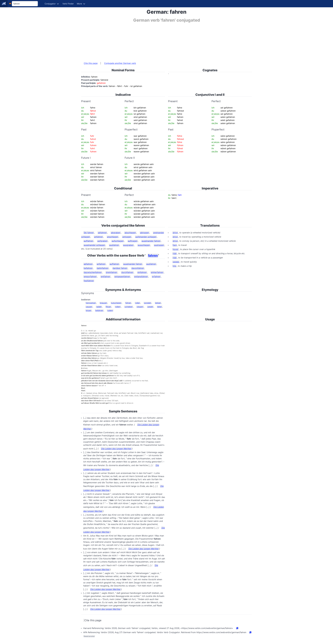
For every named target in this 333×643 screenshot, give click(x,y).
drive (175, 232)
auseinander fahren (151, 241)
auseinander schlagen (94, 245)
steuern (140, 307)
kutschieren (116, 303)
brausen (103, 303)
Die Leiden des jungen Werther (116, 448)
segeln (150, 307)
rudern (110, 310)
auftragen (132, 241)
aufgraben (102, 241)
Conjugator (50, 3)
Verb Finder (68, 3)
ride (175, 253)
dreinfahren (111, 272)
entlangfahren (141, 276)
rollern (117, 307)
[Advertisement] (159, 41)
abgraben (115, 232)
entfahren (105, 276)
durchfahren (127, 272)
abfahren (102, 232)
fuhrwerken (91, 303)
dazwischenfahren (93, 272)
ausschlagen (144, 245)
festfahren (89, 280)
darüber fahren (120, 268)
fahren (153, 255)
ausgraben (128, 245)
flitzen (108, 307)
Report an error (89, 636)
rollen (137, 303)
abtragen (144, 232)
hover (175, 249)
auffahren (88, 241)
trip (174, 266)
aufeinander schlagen (145, 236)
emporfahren (90, 276)
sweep (176, 261)
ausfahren (114, 245)
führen (128, 303)
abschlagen (130, 232)
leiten (159, 307)
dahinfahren (102, 268)
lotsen (88, 310)
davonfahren (138, 268)
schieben (129, 307)
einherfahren (157, 272)
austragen (159, 245)
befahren (88, 268)
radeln (99, 307)
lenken (158, 303)
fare (175, 245)
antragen (126, 236)
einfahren (142, 272)
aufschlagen (118, 241)
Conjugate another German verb (120, 63)
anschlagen (112, 236)
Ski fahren (89, 232)
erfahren (156, 276)
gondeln (147, 303)
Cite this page (91, 63)
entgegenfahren (122, 276)
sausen (89, 307)
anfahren (98, 236)
